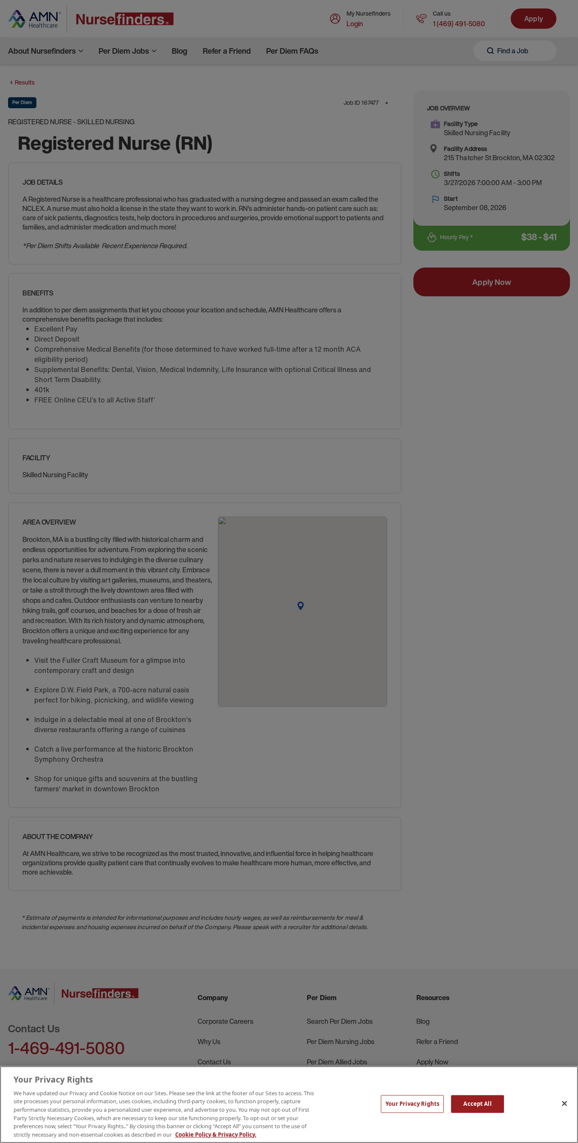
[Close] (564, 1103)
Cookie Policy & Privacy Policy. (215, 1134)
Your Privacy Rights (412, 1103)
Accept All (477, 1103)
